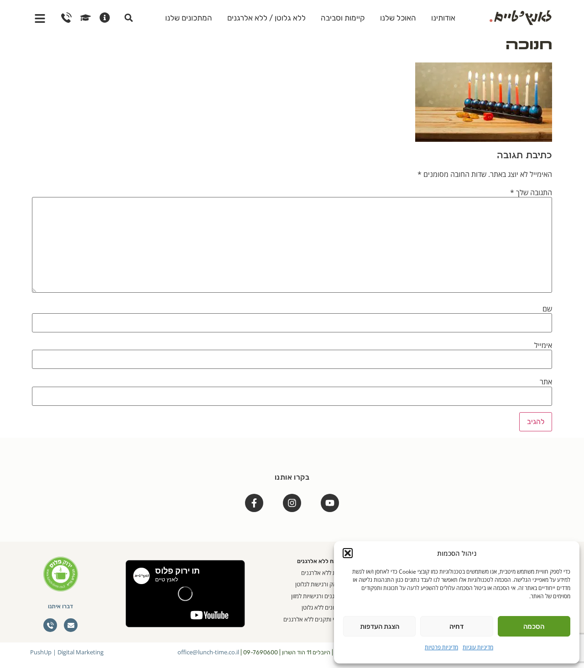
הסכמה (533, 626)
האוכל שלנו (398, 17)
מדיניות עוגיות (478, 647)
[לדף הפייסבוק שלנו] (254, 503)
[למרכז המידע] (104, 17)
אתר (546, 381)
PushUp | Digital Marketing (67, 652)
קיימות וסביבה (343, 17)
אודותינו (443, 17)
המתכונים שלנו (188, 17)
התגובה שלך (531, 192)
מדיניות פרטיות (441, 647)
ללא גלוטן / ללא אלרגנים (266, 17)
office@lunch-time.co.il (208, 652)
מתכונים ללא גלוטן (323, 607)
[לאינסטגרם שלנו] (292, 503)
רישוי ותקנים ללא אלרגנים (313, 619)
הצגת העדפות (379, 626)
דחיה (456, 626)
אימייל (543, 345)
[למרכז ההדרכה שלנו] (85, 17)
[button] (347, 553)
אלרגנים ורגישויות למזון (317, 596)
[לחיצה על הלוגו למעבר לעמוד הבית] (520, 16)
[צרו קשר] (66, 17)
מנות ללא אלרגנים (322, 573)
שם (547, 308)
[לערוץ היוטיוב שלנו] (330, 503)
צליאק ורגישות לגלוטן (319, 584)
